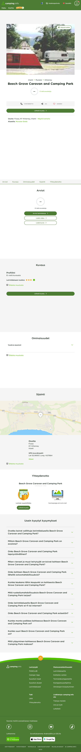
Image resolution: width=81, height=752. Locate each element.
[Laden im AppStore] (36, 739)
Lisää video (40, 218)
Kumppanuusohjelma (62, 683)
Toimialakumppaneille (62, 679)
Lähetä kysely (39, 110)
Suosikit (68, 3)
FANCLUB (33, 671)
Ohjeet (31, 459)
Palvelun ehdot (57, 746)
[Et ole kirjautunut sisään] (76, 3)
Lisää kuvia (40, 223)
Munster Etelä (21, 121)
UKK (31, 698)
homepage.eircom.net (58, 503)
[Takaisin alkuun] (40, 658)
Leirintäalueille (59, 671)
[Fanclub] (20, 8)
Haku (4, 8)
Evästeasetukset (44, 746)
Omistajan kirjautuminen (63, 687)
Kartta (11, 8)
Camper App (34, 675)
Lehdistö (56, 709)
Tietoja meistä (59, 701)
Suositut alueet (35, 683)
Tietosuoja (32, 746)
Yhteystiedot (21, 746)
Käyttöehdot (10, 746)
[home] (13, 666)
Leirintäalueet (35, 687)
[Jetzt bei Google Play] (49, 739)
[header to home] (10, 3)
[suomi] (41, 3)
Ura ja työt (57, 705)
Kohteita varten (59, 675)
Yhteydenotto (35, 702)
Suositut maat (35, 679)
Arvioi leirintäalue (39, 213)
